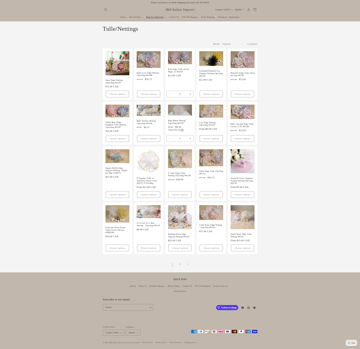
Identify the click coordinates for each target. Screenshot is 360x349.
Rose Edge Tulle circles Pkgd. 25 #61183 (178, 70)
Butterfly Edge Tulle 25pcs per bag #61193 (243, 74)
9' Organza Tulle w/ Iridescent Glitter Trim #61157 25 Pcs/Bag (147, 180)
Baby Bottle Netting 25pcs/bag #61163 (177, 122)
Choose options (117, 94)
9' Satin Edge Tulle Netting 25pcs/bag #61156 (179, 174)
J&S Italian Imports (116, 342)
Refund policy (180, 291)
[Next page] (187, 264)
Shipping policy (191, 342)
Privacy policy (161, 342)
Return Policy (174, 286)
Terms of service (175, 342)
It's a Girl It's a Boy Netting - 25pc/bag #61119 (148, 224)
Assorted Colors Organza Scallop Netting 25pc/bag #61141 (242, 180)
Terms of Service (220, 286)
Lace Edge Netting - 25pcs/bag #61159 (208, 124)
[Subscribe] (150, 307)
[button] (106, 9)
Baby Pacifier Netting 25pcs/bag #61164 (146, 122)
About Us (142, 286)
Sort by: (216, 44)
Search (133, 286)
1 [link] (172, 264)
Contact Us (187, 286)
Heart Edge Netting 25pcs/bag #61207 (113, 81)
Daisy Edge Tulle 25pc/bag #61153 (211, 172)
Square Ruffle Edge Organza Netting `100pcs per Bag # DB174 (116, 170)
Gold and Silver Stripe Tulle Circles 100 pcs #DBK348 (115, 230)
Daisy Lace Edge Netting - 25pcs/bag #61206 (148, 74)
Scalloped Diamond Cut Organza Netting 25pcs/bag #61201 (211, 73)
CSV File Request (203, 286)
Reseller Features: (157, 286)
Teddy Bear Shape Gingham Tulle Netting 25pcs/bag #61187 (115, 124)
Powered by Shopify (132, 342)
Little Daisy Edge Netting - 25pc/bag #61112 (210, 226)
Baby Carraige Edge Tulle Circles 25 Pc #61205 (242, 125)
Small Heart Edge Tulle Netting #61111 (241, 235)
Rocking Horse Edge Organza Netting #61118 (178, 235)
